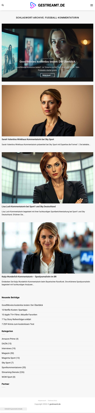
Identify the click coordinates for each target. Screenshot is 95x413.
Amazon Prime (8, 339)
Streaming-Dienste (10, 372)
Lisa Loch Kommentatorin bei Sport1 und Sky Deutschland (29, 206)
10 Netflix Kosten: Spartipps (14, 310)
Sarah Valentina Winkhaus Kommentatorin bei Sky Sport (28, 139)
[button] (3, 5)
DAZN (4, 343)
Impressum (42, 400)
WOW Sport (7, 377)
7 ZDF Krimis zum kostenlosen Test (18, 324)
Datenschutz (52, 400)
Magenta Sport (9, 358)
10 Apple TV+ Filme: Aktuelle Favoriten (19, 314)
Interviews (6, 348)
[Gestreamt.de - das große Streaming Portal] (47, 5)
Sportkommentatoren (12, 367)
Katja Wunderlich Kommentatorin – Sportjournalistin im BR (29, 276)
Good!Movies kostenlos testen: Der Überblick (47, 61)
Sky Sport (6, 363)
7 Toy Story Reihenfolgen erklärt (16, 319)
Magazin (6, 353)
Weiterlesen (47, 75)
